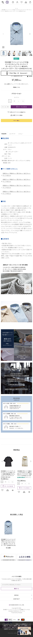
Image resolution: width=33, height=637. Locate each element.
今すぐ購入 (16, 120)
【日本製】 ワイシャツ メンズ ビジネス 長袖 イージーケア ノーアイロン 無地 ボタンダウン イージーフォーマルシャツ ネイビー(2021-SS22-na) (8, 474)
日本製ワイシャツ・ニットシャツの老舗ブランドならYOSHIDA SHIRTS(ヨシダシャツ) (7, 2)
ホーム (16, 8)
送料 (8, 84)
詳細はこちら (16, 87)
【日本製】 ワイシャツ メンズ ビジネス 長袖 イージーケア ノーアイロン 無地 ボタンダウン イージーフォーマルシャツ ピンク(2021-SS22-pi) (24, 474)
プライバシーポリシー (13, 633)
